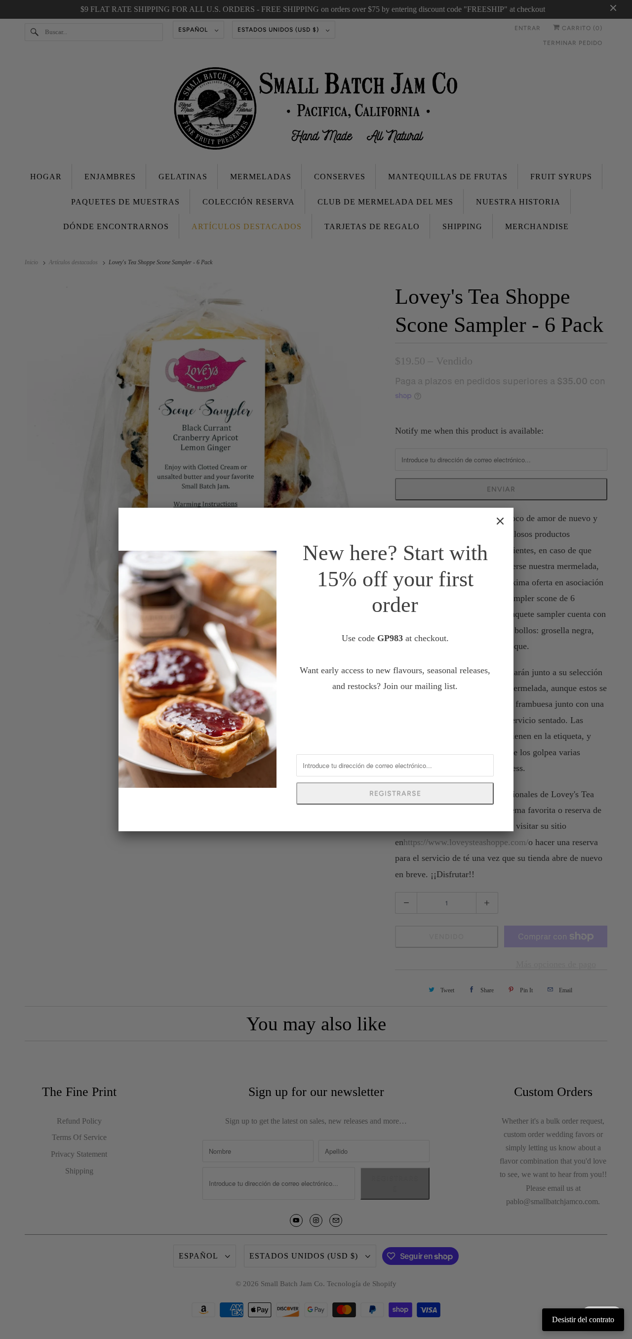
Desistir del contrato (583, 1319)
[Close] (500, 521)
